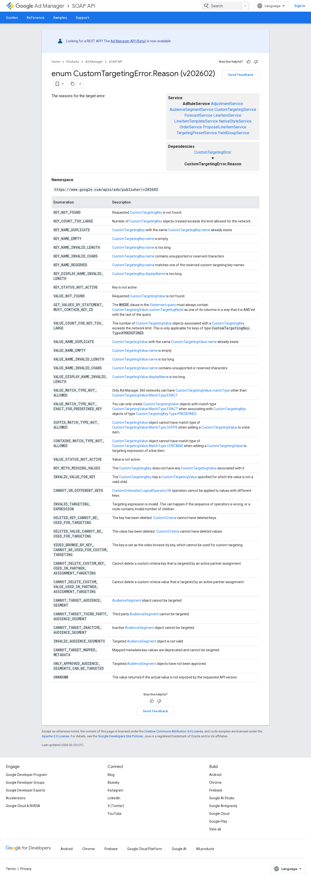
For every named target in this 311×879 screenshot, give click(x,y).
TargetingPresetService (197, 133)
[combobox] (225, 5)
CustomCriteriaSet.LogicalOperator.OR (141, 490)
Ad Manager (49, 6)
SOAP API (83, 6)
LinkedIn (114, 798)
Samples (60, 17)
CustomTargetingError (212, 152)
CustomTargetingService (235, 109)
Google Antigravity (223, 806)
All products (205, 849)
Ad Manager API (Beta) (128, 41)
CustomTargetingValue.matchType (203, 390)
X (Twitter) (116, 806)
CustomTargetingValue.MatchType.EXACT (145, 395)
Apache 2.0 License (55, 736)
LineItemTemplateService (196, 121)
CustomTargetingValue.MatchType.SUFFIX (145, 427)
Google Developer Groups (25, 782)
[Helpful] (248, 61)
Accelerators (16, 798)
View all (215, 829)
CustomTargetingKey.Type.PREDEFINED (166, 414)
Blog (111, 775)
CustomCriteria (164, 518)
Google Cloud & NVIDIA (23, 806)
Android (215, 775)
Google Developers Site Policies (120, 736)
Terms (11, 869)
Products (72, 61)
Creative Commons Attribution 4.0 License (173, 731)
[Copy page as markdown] (72, 84)
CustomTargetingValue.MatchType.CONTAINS (147, 446)
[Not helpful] (255, 61)
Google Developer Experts (25, 790)
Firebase (215, 790)
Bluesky (114, 782)
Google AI (179, 849)
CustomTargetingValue (147, 296)
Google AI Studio (221, 798)
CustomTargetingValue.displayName (140, 377)
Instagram (115, 790)
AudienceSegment (126, 600)
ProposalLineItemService (224, 127)
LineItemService (227, 115)
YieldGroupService (233, 133)
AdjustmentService (227, 103)
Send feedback (240, 74)
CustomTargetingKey (146, 212)
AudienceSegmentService (192, 109)
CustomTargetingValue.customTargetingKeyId (147, 310)
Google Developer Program (26, 775)
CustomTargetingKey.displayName (138, 274)
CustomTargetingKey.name (189, 230)
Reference (35, 17)
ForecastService (198, 115)
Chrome (215, 782)
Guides (12, 17)
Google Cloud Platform (144, 849)
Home (56, 61)
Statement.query (163, 305)
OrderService (191, 127)
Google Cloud (219, 814)
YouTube (114, 814)
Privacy (26, 869)
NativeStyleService (235, 121)
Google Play (218, 821)
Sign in (299, 6)
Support (82, 17)
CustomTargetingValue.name (194, 342)
